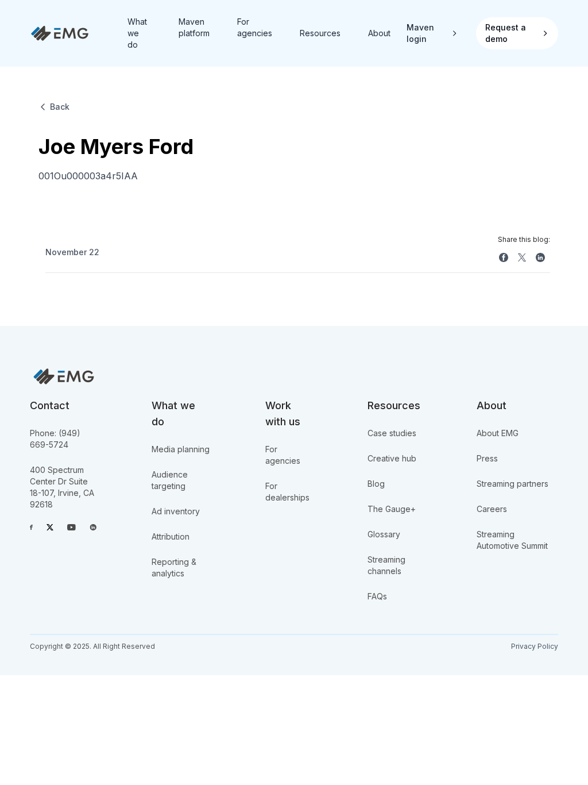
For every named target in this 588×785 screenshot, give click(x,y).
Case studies (392, 433)
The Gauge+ (392, 509)
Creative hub (392, 458)
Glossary (384, 534)
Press (487, 458)
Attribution (170, 536)
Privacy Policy (534, 646)
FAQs (377, 596)
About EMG (498, 433)
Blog (376, 483)
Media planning (181, 449)
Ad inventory (176, 511)
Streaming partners (512, 483)
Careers (492, 509)
